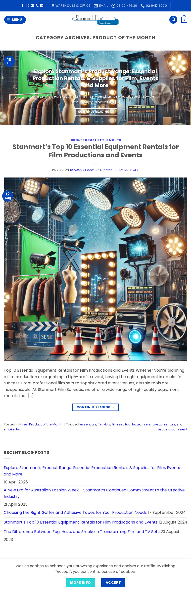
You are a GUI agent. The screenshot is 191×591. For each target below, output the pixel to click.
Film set (118, 424)
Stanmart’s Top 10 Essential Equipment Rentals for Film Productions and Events (95, 151)
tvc (18, 429)
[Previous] (10, 87)
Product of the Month (101, 140)
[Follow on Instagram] (27, 5)
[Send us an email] (32, 5)
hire (145, 424)
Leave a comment (172, 429)
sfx (179, 424)
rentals (169, 424)
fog (128, 424)
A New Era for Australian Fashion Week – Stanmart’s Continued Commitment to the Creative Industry (94, 493)
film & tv (104, 424)
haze (136, 424)
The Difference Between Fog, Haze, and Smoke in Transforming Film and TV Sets (82, 531)
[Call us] (37, 5)
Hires (74, 140)
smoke (9, 429)
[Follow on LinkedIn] (41, 5)
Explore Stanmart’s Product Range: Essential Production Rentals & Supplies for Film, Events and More (95, 78)
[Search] (173, 20)
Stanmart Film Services (119, 170)
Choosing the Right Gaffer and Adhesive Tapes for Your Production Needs (75, 512)
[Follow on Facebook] (22, 5)
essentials (88, 424)
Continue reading (95, 112)
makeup (156, 424)
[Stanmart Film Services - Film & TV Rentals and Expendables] (95, 19)
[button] (15, 20)
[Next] (180, 87)
